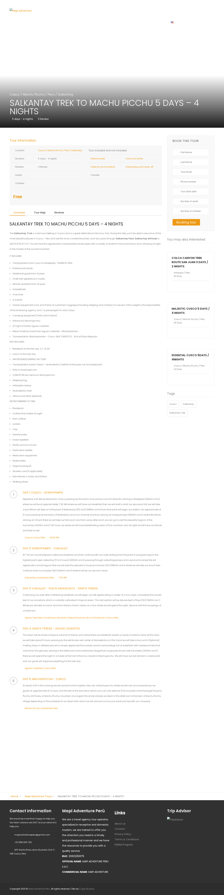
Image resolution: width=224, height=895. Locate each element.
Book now (191, 249)
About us (137, 22)
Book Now (156, 22)
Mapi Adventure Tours (38, 796)
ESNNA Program (124, 844)
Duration (19, 158)
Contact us (116, 22)
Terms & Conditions (127, 839)
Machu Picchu (33, 94)
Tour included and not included (107, 150)
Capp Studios (86, 888)
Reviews (19, 166)
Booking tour (186, 222)
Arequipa (95, 22)
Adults (18, 175)
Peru (51, 94)
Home (47, 22)
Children (19, 183)
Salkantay (66, 94)
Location (19, 150)
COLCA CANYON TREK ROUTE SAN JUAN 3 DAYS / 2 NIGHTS (190, 262)
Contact (120, 829)
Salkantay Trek (177, 412)
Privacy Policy (123, 834)
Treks (78, 22)
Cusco (63, 22)
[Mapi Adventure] (21, 10)
